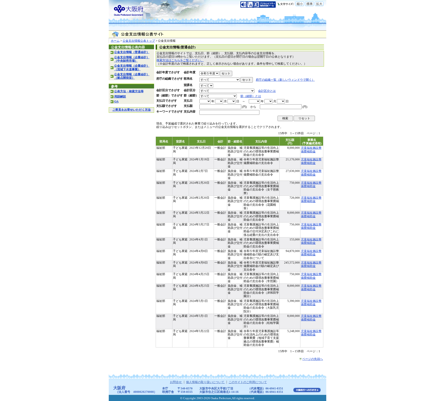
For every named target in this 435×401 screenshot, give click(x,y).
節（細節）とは (250, 96)
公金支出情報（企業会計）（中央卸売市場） (132, 59)
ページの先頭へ (312, 359)
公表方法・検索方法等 (129, 91)
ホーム (115, 40)
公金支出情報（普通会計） (132, 52)
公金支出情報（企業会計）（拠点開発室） (132, 76)
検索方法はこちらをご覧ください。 (180, 60)
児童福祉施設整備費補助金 (311, 149)
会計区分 (190, 90)
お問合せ (176, 382)
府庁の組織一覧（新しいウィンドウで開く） (285, 79)
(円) (244, 106)
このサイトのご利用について (248, 382)
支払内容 (190, 111)
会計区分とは (267, 91)
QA (116, 101)
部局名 (188, 78)
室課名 (188, 85)
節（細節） (191, 95)
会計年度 (190, 72)
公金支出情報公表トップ (139, 40)
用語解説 (120, 96)
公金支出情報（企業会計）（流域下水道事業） (132, 67)
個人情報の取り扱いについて (205, 382)
